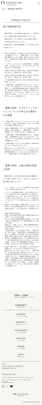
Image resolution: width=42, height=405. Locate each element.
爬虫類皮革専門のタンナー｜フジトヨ (14, 3)
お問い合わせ (21, 306)
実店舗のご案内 (21, 355)
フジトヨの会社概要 (21, 331)
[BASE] (7, 387)
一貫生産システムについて (21, 323)
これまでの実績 (21, 339)
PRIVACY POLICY (9, 368)
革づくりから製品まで (21, 296)
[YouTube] (11, 387)
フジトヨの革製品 (21, 347)
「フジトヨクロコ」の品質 (21, 315)
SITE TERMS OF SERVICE (12, 366)
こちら (11, 382)
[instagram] (3, 387)
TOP (3, 9)
